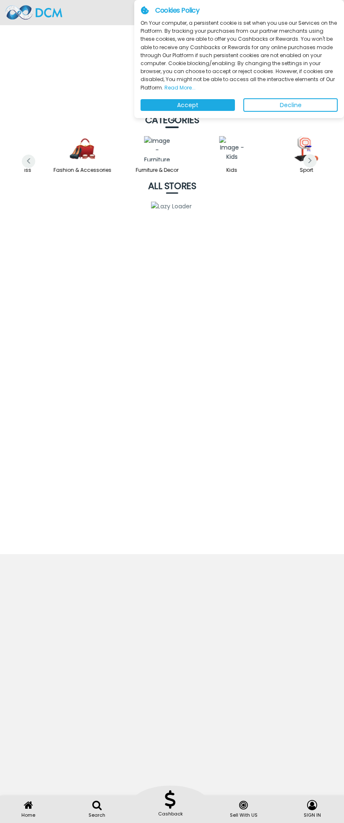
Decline (291, 105)
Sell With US (244, 815)
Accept (187, 105)
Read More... (179, 87)
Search (97, 815)
